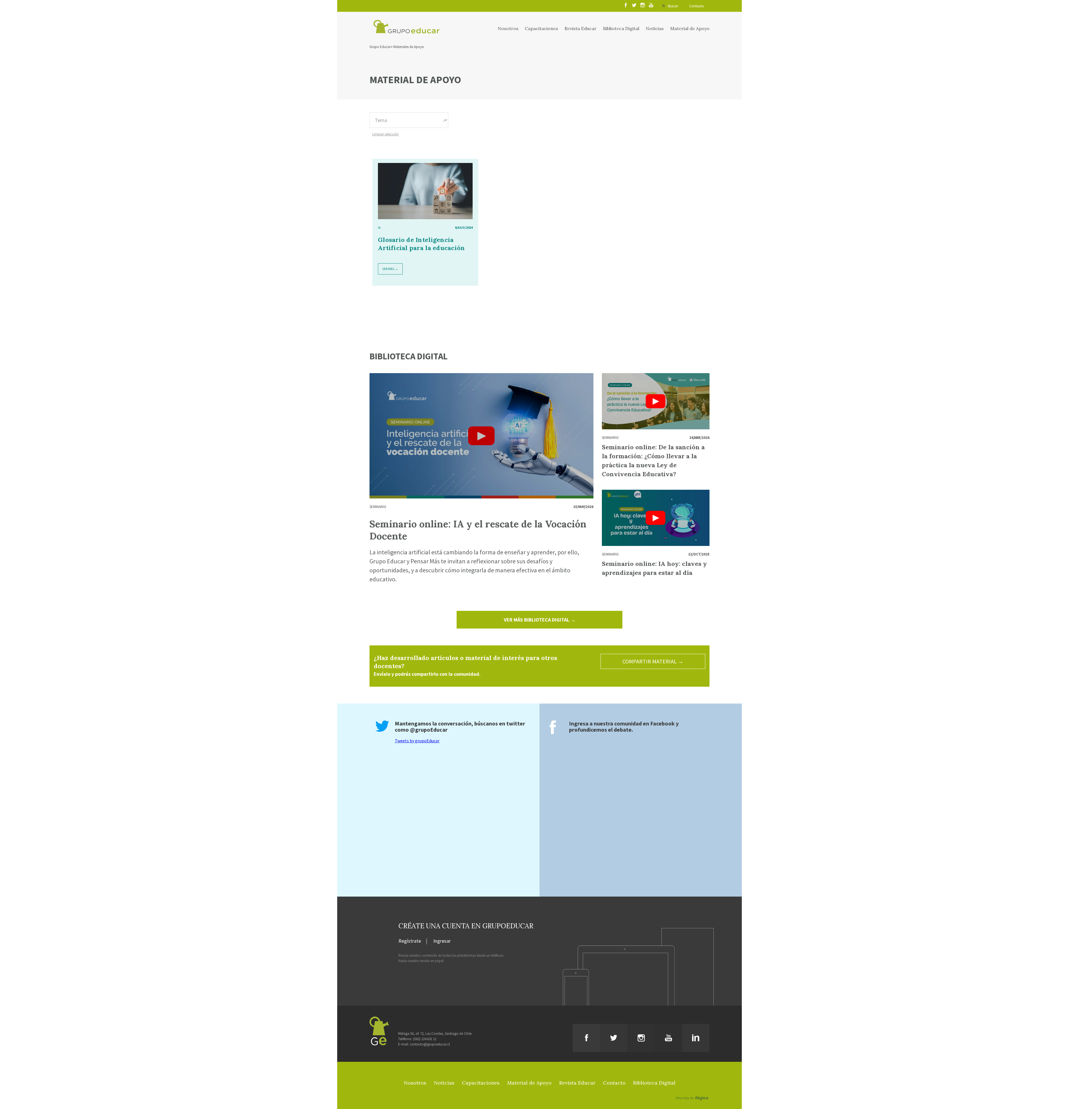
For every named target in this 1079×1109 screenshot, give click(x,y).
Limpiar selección (385, 134)
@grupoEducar (429, 729)
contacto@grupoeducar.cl (430, 1044)
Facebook (662, 723)
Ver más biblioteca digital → (539, 619)
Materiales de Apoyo (408, 46)
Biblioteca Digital (621, 28)
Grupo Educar (380, 46)
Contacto (696, 6)
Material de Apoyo (689, 28)
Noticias (655, 28)
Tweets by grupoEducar (417, 740)
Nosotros (508, 28)
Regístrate (409, 941)
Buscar (673, 6)
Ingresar (442, 941)
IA (379, 227)
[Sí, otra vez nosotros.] (692, 1090)
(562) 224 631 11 (424, 1039)
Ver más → (390, 269)
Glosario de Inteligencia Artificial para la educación (421, 244)
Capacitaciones (541, 28)
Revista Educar (581, 28)
